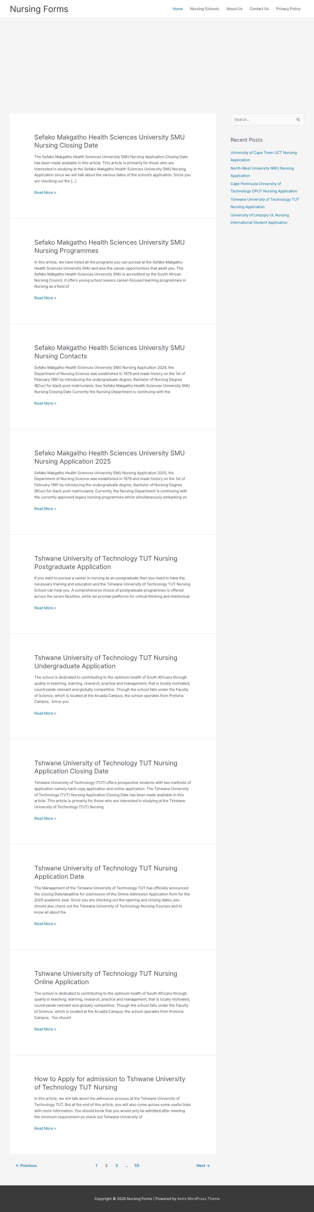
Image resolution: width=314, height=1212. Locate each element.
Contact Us (259, 8)
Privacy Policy (288, 8)
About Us (234, 8)
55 (136, 1165)
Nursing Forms (39, 9)
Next (203, 1165)
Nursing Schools (204, 8)
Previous (26, 1165)
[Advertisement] (157, 58)
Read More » (45, 193)
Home (178, 8)
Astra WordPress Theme (198, 1198)
